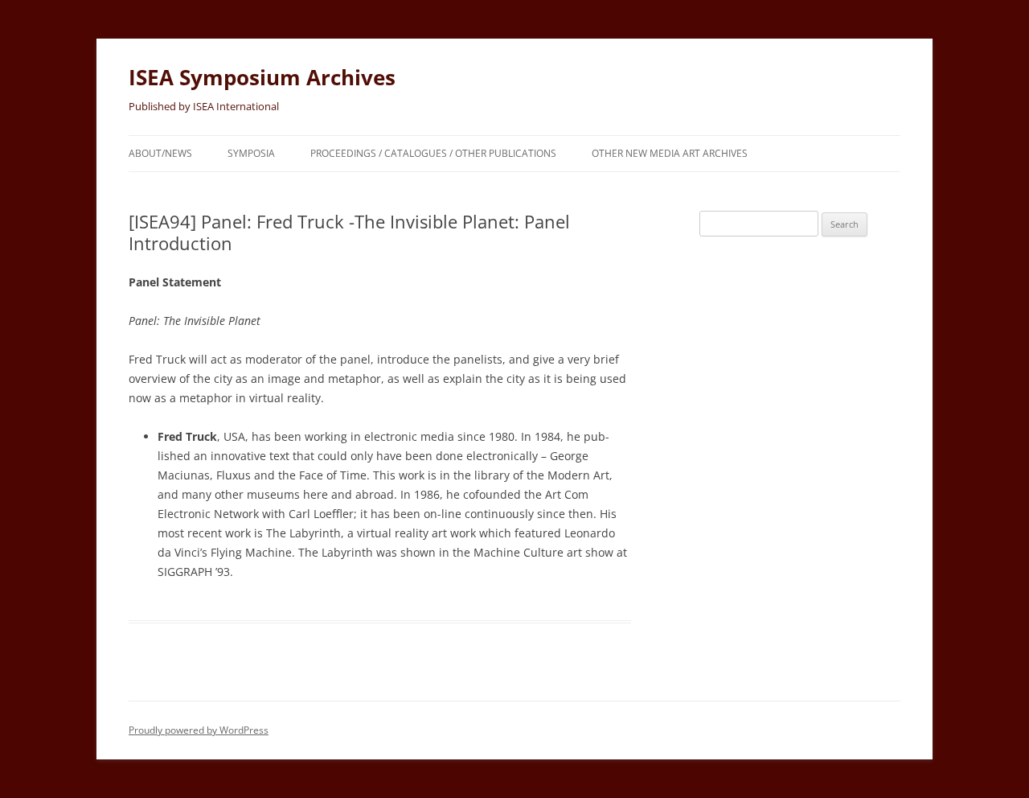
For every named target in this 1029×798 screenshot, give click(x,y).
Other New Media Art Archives (670, 153)
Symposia (251, 153)
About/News (160, 153)
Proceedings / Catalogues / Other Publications (433, 153)
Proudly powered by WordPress (199, 730)
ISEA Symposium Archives (262, 77)
